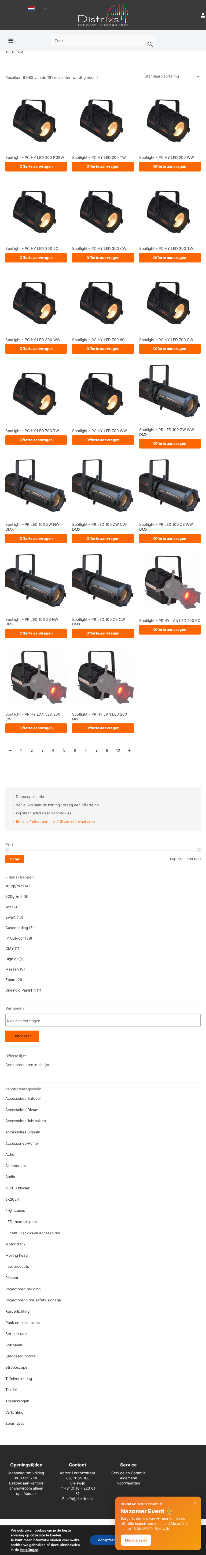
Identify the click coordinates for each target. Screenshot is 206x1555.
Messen (12, 969)
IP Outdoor (14, 938)
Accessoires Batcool (23, 1098)
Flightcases (15, 1210)
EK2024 (12, 1199)
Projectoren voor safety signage (33, 1300)
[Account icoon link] (203, 15)
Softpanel (13, 1345)
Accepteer (106, 1540)
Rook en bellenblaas (22, 1323)
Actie (9, 1154)
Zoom (10, 980)
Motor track (15, 1244)
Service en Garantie (128, 1473)
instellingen (29, 1549)
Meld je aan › (136, 1540)
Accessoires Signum (22, 1132)
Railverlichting (17, 1311)
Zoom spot (14, 1423)
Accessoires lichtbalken (25, 1121)
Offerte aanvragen (36, 166)
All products (15, 1166)
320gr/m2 (14, 896)
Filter (14, 859)
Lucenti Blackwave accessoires (32, 1233)
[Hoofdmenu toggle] (10, 41)
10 (118, 750)
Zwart (10, 917)
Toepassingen (17, 1401)
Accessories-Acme (21, 1143)
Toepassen (22, 1036)
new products (17, 1266)
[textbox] (104, 1021)
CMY (9, 948)
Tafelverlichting (18, 1379)
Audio (10, 1177)
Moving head (16, 1255)
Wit (8, 907)
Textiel (11, 1390)
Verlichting (14, 1412)
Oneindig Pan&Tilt (20, 990)
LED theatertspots (21, 1222)
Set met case (16, 1334)
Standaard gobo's (20, 1356)
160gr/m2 (13, 886)
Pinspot (11, 1278)
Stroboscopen (17, 1367)
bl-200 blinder (17, 1188)
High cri (12, 959)
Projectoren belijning (23, 1289)
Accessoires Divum (21, 1110)
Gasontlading (16, 928)
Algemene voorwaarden (128, 1480)
